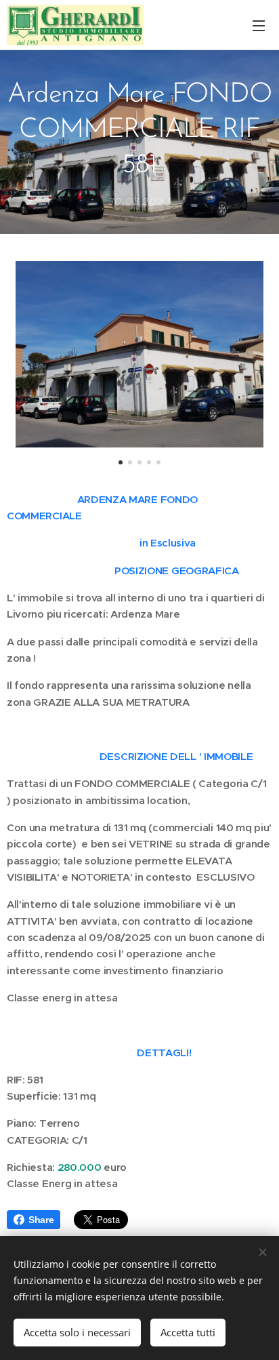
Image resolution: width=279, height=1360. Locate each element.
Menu (258, 25)
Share (40, 1219)
